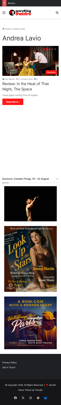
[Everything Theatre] (20, 12)
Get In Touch (8, 367)
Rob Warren (10, 79)
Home (7, 29)
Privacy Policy (9, 362)
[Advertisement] (30, 141)
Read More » (12, 101)
